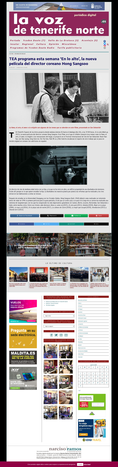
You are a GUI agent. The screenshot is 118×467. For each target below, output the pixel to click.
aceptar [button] (80, 464)
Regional (27, 44)
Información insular (20, 53)
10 (80, 376)
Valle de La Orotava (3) (63, 40)
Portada (15, 40)
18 (84, 379)
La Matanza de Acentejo (83, 327)
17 (80, 379)
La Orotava (80, 330)
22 (102, 379)
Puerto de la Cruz (81, 348)
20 (93, 379)
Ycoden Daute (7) (34, 40)
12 (88, 376)
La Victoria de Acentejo (83, 333)
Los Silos (80, 339)
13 (93, 376)
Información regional (82, 321)
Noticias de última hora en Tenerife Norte (57, 301)
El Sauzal (80, 306)
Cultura (41, 44)
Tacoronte (80, 357)
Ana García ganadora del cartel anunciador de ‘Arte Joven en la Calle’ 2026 (17, 285)
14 (97, 376)
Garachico (80, 312)
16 (106, 376)
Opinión (54, 44)
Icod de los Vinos (81, 315)
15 (102, 376)
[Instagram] (105, 46)
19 (88, 379)
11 (84, 376)
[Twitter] (105, 43)
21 (97, 379)
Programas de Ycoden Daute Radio (32, 48)
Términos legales (50, 305)
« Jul (79, 390)
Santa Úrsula (80, 354)
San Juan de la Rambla (82, 351)
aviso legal (87, 464)
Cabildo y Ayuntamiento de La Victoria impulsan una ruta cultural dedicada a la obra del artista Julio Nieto (99, 285)
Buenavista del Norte (82, 300)
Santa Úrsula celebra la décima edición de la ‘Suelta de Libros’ (58, 284)
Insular (14, 44)
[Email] (105, 48)
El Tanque (80, 309)
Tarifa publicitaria (69, 48)
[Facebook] (105, 41)
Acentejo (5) (90, 40)
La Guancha (80, 324)
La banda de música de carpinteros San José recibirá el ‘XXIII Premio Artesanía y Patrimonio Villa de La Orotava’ (39, 285)
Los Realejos (80, 336)
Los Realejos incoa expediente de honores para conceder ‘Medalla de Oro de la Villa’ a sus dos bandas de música (79, 285)
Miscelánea (69, 44)
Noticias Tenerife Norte (52, 303)
